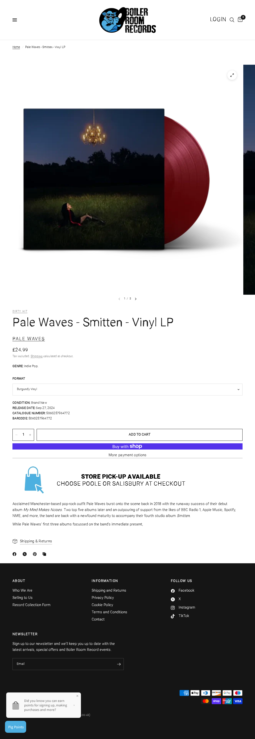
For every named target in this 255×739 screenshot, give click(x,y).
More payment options (128, 455)
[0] (239, 20)
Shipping (37, 356)
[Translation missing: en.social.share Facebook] (15, 554)
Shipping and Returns (109, 591)
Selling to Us (22, 598)
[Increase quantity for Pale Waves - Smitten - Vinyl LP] (30, 435)
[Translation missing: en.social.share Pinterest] (36, 554)
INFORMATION (105, 581)
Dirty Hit (19, 311)
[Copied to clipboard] (45, 554)
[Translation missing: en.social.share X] (26, 554)
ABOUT (18, 581)
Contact (98, 620)
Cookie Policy (102, 605)
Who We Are (22, 591)
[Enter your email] (119, 664)
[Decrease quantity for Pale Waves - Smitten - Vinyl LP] (16, 435)
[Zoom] (232, 75)
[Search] (232, 20)
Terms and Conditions (109, 612)
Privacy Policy (103, 598)
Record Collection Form (31, 605)
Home (16, 47)
